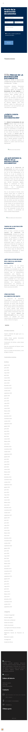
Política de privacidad (7, 686)
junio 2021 (6, 522)
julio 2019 (6, 581)
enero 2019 (6, 596)
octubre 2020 (7, 543)
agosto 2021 (7, 517)
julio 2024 (6, 428)
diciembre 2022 (7, 477)
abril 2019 (6, 589)
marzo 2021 (7, 530)
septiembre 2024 (8, 423)
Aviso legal (5, 684)
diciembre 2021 (7, 507)
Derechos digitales (8, 617)
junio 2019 (6, 583)
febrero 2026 (7, 380)
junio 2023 (6, 461)
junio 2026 (6, 370)
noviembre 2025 (8, 388)
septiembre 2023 (8, 454)
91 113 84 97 (9, 701)
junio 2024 (6, 431)
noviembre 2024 (8, 418)
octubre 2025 (7, 390)
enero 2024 (6, 444)
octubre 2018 (7, 604)
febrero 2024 (7, 441)
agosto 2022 (7, 487)
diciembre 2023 (7, 446)
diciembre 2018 (7, 599)
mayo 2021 (6, 525)
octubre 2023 (7, 451)
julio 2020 (6, 550)
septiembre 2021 (8, 515)
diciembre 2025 (7, 385)
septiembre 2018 (8, 606)
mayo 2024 (6, 433)
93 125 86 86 (15, 701)
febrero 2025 (7, 411)
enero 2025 (6, 413)
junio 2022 (6, 492)
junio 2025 (6, 400)
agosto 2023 (7, 456)
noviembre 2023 (8, 449)
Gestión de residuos (8, 622)
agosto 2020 (7, 548)
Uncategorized (7, 639)
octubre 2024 (7, 421)
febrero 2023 (7, 472)
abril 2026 (6, 375)
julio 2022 (6, 489)
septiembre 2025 (8, 393)
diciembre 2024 (7, 416)
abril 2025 (6, 405)
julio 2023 (6, 459)
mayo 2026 (6, 372)
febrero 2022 (7, 502)
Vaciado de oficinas (8, 642)
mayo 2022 (6, 494)
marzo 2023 (7, 469)
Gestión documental (8, 625)
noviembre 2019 (8, 571)
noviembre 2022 (8, 479)
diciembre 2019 (7, 568)
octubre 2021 (7, 512)
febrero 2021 (7, 533)
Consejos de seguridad (9, 615)
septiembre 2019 (8, 576)
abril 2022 (6, 497)
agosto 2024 (7, 426)
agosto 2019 (7, 578)
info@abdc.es (9, 704)
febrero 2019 (7, 594)
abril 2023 (6, 467)
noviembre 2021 (8, 510)
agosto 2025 (7, 395)
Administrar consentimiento (2, 729)
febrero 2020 (7, 563)
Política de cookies (7, 683)
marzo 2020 (7, 561)
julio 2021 (6, 520)
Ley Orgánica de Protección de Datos (12, 627)
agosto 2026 (7, 365)
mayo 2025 (6, 403)
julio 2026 (6, 367)
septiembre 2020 (8, 545)
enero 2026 (6, 383)
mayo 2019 (6, 586)
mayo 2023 (6, 464)
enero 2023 (6, 474)
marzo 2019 (7, 591)
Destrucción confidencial (9, 620)
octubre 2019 (7, 573)
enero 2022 (6, 505)
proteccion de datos (8, 630)
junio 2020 (6, 553)
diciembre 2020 (7, 538)
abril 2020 (6, 558)
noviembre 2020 (8, 540)
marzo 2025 (7, 408)
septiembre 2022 (8, 484)
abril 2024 (6, 436)
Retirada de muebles (8, 637)
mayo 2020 (6, 556)
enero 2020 (6, 566)
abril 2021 (6, 528)
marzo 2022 (7, 500)
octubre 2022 (7, 482)
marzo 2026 (7, 377)
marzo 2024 (7, 439)
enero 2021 (6, 535)
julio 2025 (6, 398)
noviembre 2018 (8, 601)
